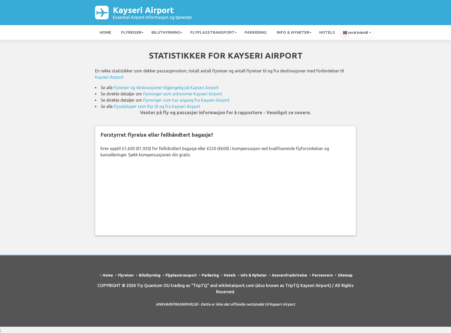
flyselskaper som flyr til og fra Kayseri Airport (157, 106)
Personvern (322, 275)
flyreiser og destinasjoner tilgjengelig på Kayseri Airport (166, 87)
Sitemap (345, 275)
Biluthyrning (165, 32)
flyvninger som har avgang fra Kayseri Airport (186, 100)
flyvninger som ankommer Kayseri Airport (182, 93)
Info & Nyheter (293, 32)
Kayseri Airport (152, 12)
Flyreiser (131, 32)
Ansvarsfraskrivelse (289, 275)
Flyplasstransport (212, 32)
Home (105, 32)
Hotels (327, 32)
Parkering (256, 32)
